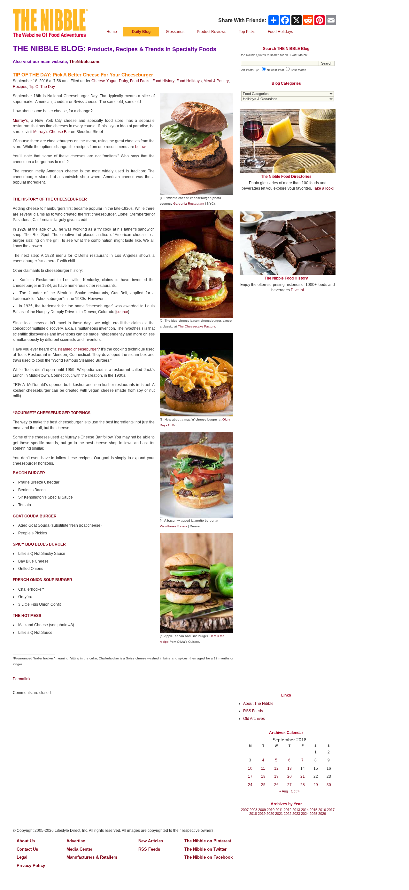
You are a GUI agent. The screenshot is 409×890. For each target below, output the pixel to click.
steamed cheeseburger (78, 349)
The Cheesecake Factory (196, 326)
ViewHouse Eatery (173, 526)
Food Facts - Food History (152, 81)
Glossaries (175, 31)
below (140, 147)
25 (263, 785)
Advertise (75, 841)
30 (329, 785)
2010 (270, 810)
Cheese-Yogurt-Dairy (109, 81)
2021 (279, 813)
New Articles (150, 841)
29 (315, 785)
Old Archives (254, 718)
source (122, 312)
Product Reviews (211, 31)
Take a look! (323, 188)
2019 (262, 813)
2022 (287, 813)
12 (276, 768)
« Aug (283, 791)
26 (276, 785)
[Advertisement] (288, 345)
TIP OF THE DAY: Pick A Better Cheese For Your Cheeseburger (83, 74)
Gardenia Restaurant (188, 203)
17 (250, 776)
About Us (26, 841)
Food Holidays (189, 81)
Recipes (20, 86)
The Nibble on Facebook (208, 857)
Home (111, 31)
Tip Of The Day (42, 86)
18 (263, 776)
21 (302, 776)
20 (289, 776)
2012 (287, 810)
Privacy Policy (31, 865)
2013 (296, 810)
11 (263, 768)
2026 (322, 813)
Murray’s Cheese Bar (51, 132)
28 (302, 785)
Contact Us (27, 849)
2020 (270, 813)
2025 (313, 813)
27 (289, 785)
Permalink (21, 679)
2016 (322, 810)
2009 (262, 810)
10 (250, 768)
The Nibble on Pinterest (207, 841)
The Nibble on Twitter (205, 849)
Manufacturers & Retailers (91, 857)
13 (289, 768)
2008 (253, 810)
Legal (22, 857)
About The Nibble (258, 703)
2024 (305, 813)
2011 (279, 810)
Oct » (295, 791)
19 (276, 776)
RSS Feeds (253, 711)
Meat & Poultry (216, 81)
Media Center (79, 849)
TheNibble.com (84, 61)
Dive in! (297, 290)
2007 (245, 810)
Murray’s (20, 120)
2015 (313, 810)
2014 (305, 810)
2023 (296, 813)
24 (250, 785)
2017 (331, 810)
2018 (253, 813)
